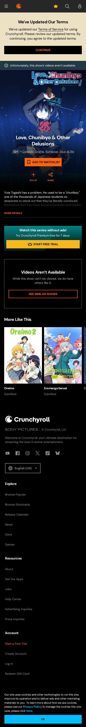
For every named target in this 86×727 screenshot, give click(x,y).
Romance (52, 151)
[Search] (67, 6)
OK (43, 719)
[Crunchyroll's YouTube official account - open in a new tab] (8, 453)
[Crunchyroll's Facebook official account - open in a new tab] (18, 453)
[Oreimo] (23, 361)
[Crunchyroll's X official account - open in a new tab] (38, 453)
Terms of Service (50, 29)
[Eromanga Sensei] (63, 361)
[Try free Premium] (56, 6)
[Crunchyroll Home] (27, 419)
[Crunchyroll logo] (19, 6)
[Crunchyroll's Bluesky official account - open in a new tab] (58, 453)
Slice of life (66, 151)
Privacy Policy (32, 706)
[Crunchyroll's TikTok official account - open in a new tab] (48, 453)
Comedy (28, 151)
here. (29, 711)
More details (13, 213)
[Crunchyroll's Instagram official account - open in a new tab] (28, 453)
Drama (39, 151)
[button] (6, 6)
